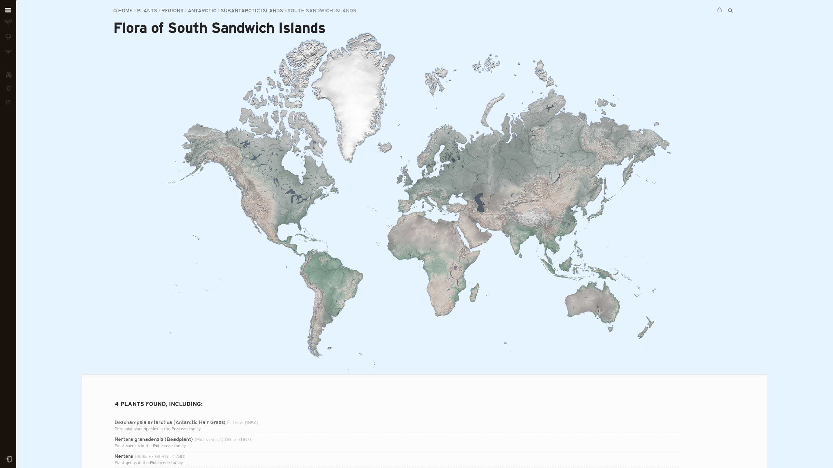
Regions (172, 10)
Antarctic (202, 10)
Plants (147, 10)
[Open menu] (8, 10)
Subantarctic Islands (252, 10)
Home (125, 10)
